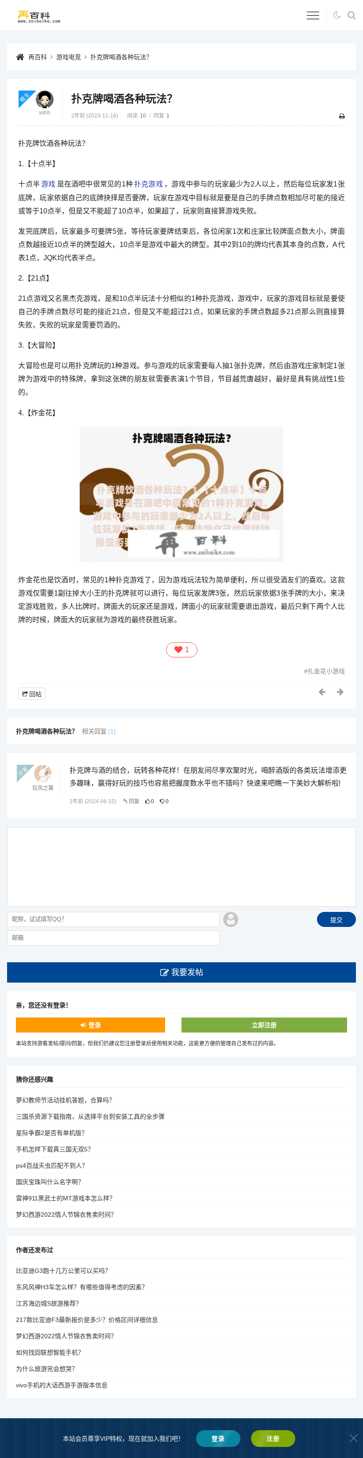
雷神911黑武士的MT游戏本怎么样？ (66, 1198)
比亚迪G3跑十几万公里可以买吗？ (63, 1270)
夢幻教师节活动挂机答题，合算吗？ (65, 1100)
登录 (95, 1025)
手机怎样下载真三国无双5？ (55, 1149)
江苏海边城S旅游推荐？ (49, 1303)
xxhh (44, 113)
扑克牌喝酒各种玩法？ (121, 57)
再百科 (37, 57)
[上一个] (322, 691)
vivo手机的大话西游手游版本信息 (62, 1385)
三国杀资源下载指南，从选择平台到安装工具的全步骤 (90, 1116)
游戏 (48, 184)
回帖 (35, 694)
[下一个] (341, 691)
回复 (134, 801)
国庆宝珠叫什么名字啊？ (50, 1181)
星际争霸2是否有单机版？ (52, 1132)
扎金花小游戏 (326, 671)
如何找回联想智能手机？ (50, 1352)
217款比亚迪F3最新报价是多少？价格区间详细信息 (87, 1319)
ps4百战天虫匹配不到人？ (52, 1165)
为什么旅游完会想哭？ (47, 1368)
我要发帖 (187, 972)
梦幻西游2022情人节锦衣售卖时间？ (66, 1214)
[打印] (342, 116)
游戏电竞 (68, 57)
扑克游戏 (148, 184)
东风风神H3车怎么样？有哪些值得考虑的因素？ (82, 1287)
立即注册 (264, 1025)
